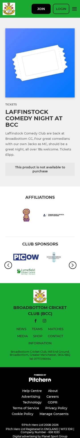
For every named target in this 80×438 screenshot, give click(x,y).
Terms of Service (26, 408)
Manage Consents (54, 414)
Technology (32, 402)
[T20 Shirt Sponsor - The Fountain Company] (54, 258)
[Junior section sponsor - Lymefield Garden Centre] (26, 272)
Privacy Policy (56, 408)
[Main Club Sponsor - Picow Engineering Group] (26, 258)
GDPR (52, 402)
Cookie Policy (22, 414)
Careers (52, 397)
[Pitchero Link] (40, 381)
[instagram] (44, 322)
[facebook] (35, 322)
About (53, 391)
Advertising (31, 397)
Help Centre (32, 391)
